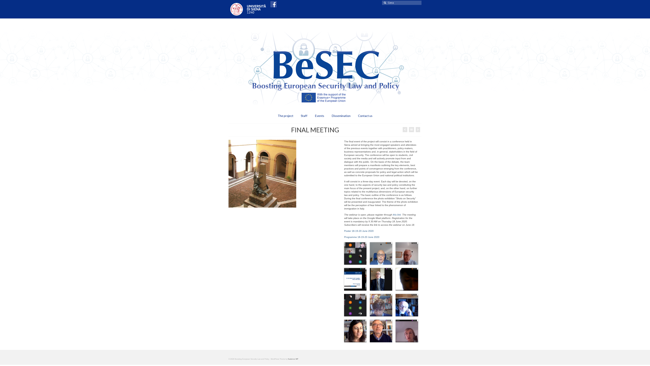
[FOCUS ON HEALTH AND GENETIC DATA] (405, 129)
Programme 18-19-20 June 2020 (361, 237)
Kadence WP (293, 359)
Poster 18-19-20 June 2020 (359, 231)
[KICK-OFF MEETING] (418, 129)
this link (397, 214)
